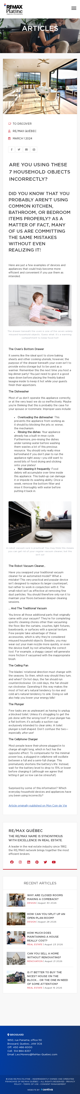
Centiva (47, 1089)
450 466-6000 (22, 1047)
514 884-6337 (22, 1051)
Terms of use (31, 1084)
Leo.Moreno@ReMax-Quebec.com (36, 1054)
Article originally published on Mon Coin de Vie (38, 806)
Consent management (53, 1084)
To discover (22, 124)
